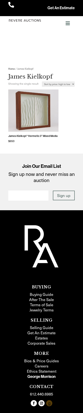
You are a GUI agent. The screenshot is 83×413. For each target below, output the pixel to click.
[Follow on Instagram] (41, 403)
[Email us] (49, 403)
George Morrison (41, 376)
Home (11, 68)
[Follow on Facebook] (34, 403)
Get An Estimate (61, 8)
